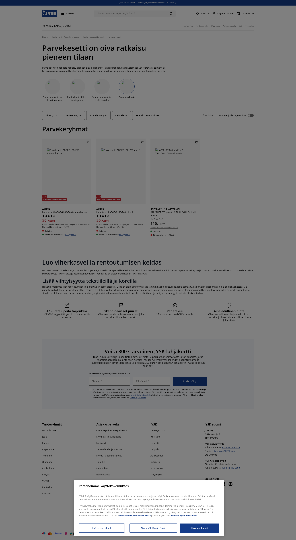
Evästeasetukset (101, 528)
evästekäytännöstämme (184, 515)
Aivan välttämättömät (153, 528)
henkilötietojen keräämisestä (135, 515)
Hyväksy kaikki (199, 528)
